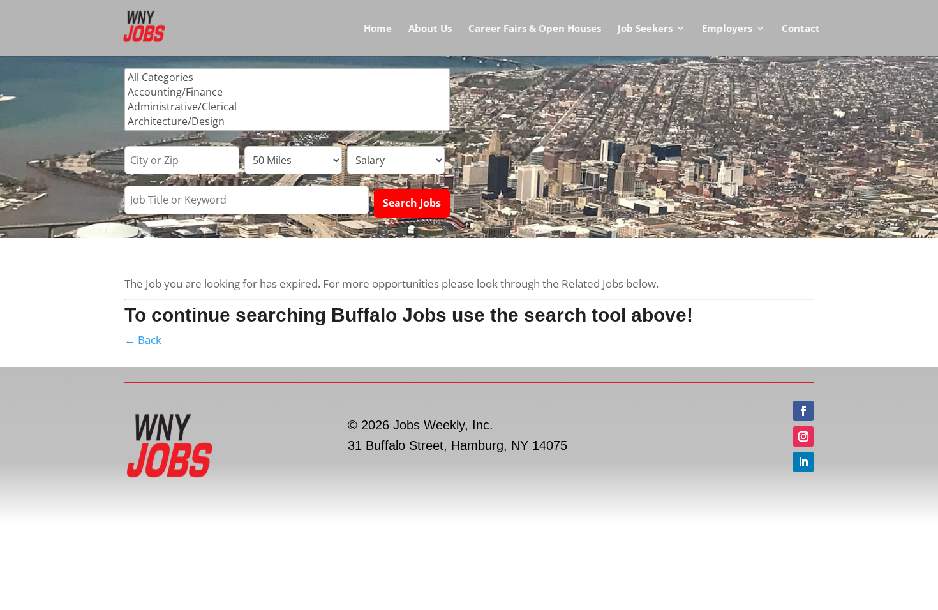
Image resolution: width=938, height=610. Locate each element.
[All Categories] (287, 77)
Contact (801, 29)
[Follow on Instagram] (803, 436)
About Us (430, 29)
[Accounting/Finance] (287, 92)
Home (378, 29)
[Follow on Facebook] (803, 411)
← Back (142, 339)
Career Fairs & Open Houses (534, 29)
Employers (727, 29)
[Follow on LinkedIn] (803, 462)
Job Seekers (645, 29)
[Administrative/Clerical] (287, 107)
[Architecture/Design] (287, 121)
